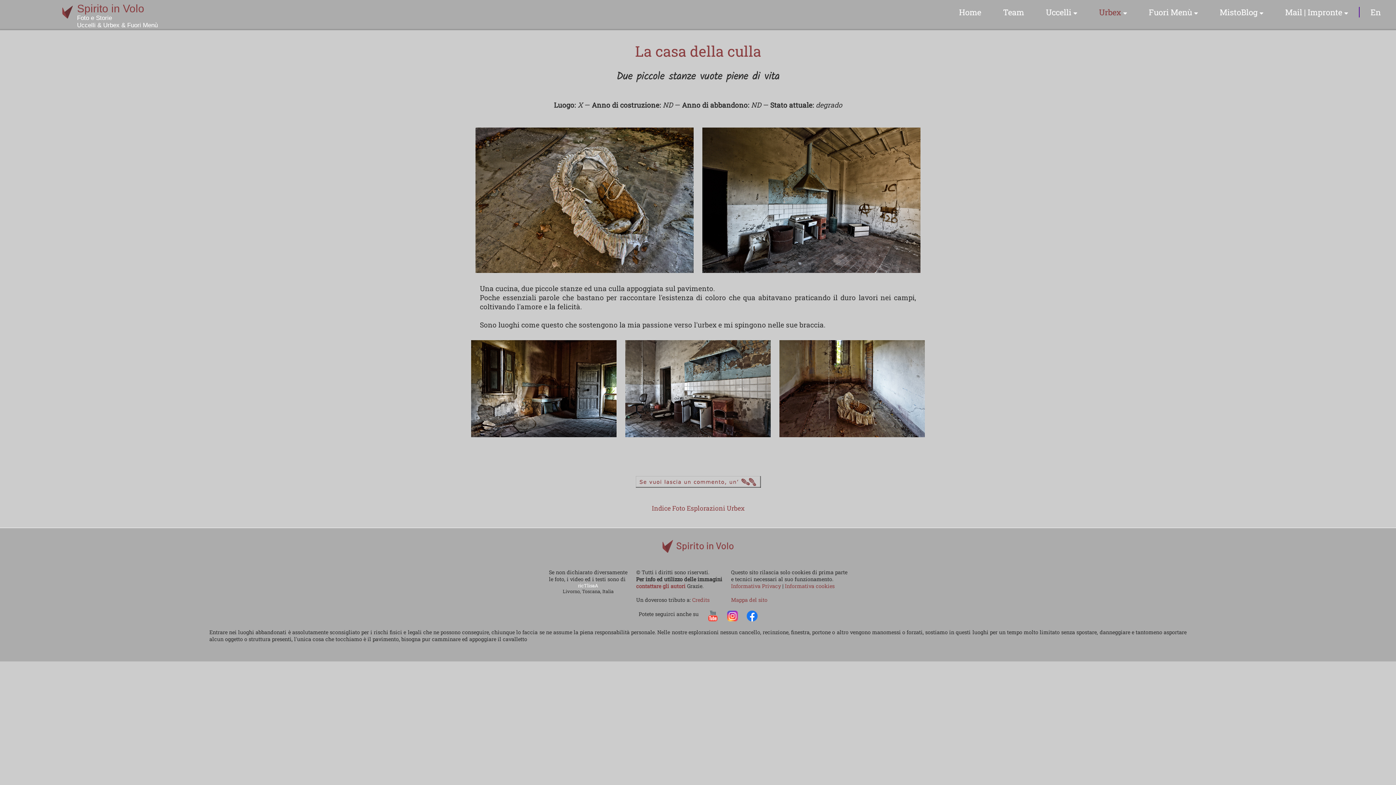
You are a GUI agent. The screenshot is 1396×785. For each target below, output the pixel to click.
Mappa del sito (749, 599)
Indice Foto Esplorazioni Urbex (698, 508)
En (1376, 12)
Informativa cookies (810, 586)
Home (970, 12)
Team (1013, 12)
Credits (701, 599)
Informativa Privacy (756, 586)
